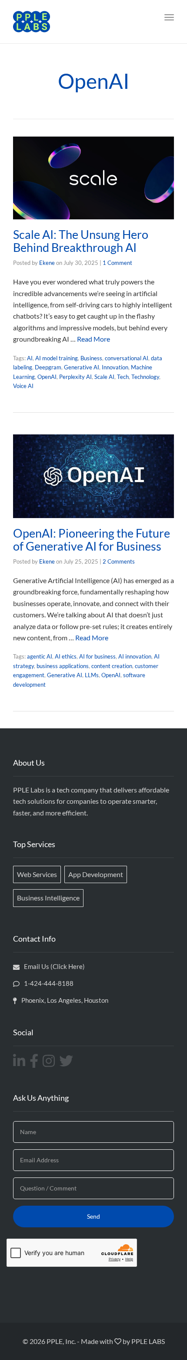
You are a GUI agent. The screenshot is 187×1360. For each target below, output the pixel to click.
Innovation (115, 367)
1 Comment (117, 262)
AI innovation (134, 656)
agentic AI (39, 656)
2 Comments (119, 561)
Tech (123, 376)
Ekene (47, 262)
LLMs (92, 675)
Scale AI (104, 376)
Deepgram (48, 367)
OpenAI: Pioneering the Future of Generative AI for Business (91, 539)
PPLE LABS (148, 1341)
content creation (111, 665)
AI (30, 358)
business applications (63, 665)
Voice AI (23, 385)
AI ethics (66, 656)
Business (91, 358)
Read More (93, 339)
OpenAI (47, 376)
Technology (145, 376)
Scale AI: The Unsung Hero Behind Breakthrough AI (80, 240)
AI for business (97, 656)
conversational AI (126, 358)
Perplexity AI (75, 376)
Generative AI (81, 367)
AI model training (56, 358)
